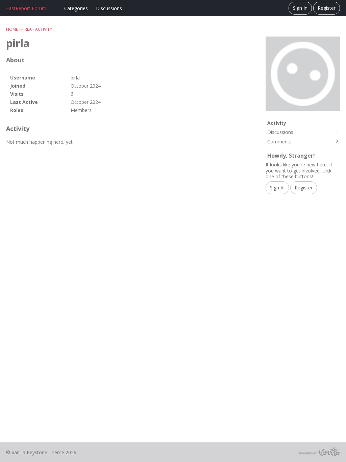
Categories (76, 8)
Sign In (300, 8)
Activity (276, 123)
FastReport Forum (26, 8)
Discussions (109, 8)
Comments (302, 141)
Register (327, 8)
